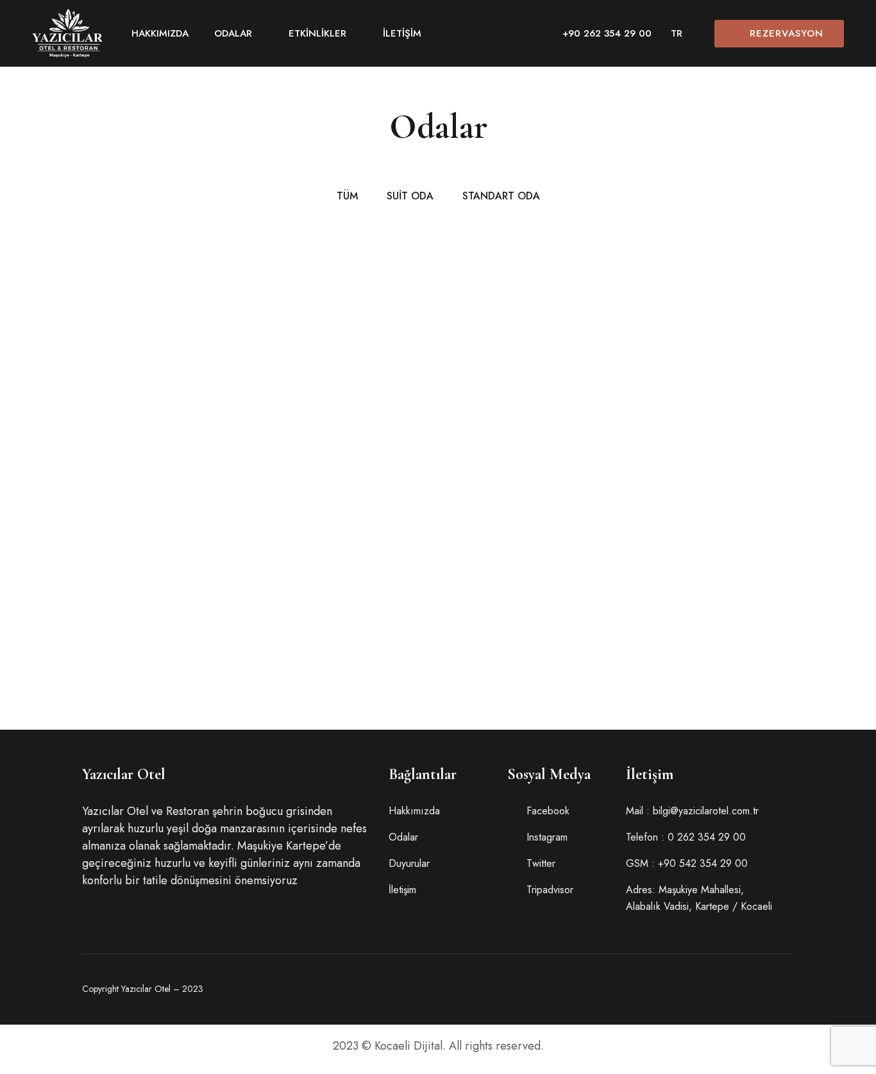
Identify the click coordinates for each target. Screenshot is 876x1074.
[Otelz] (789, 989)
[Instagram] (688, 989)
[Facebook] (622, 989)
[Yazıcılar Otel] (67, 33)
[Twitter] (655, 989)
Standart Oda (530, 317)
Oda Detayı (497, 477)
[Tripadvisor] (722, 989)
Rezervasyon (786, 33)
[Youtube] (755, 989)
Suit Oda (105, 530)
